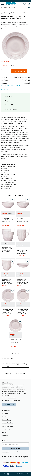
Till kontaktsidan (9, 404)
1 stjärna (3, 358)
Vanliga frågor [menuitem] (6, 429)
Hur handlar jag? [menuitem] (6, 420)
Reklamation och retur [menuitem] (8, 426)
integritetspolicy (5, 452)
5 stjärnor (8, 358)
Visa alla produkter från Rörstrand (11, 85)
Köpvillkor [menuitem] (5, 417)
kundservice (13, 109)
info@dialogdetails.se (13, 400)
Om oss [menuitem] (4, 432)
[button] (2, 3)
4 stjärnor (7, 358)
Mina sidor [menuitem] (5, 435)
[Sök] (29, 7)
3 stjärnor (5, 358)
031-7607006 (12, 398)
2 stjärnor (4, 358)
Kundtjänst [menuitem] (5, 413)
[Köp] (19, 71)
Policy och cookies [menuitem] (7, 423)
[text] (4, 65)
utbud (10, 96)
